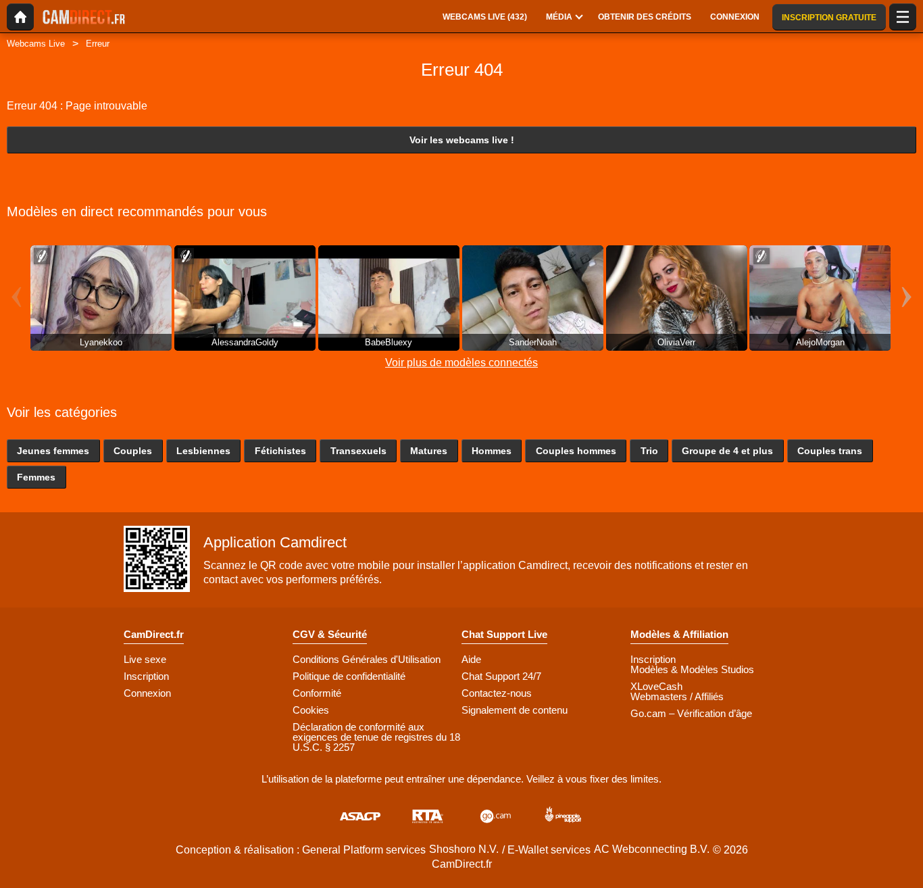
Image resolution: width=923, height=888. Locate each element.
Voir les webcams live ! (461, 139)
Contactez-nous (497, 693)
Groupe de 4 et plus (727, 450)
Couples (133, 450)
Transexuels (358, 450)
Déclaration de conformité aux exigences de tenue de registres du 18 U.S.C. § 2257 (376, 737)
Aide (471, 659)
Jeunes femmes (53, 450)
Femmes (36, 477)
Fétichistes (280, 450)
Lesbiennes (203, 450)
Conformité (317, 693)
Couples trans (829, 450)
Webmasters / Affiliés (677, 696)
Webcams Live (36, 44)
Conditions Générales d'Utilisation (367, 659)
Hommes (492, 450)
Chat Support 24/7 (501, 676)
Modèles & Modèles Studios (692, 669)
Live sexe (145, 659)
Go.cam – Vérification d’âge (691, 713)
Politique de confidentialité (349, 676)
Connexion (147, 693)
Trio (649, 450)
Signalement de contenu (515, 710)
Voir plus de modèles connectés (461, 362)
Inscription (146, 676)
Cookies (311, 710)
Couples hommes (576, 450)
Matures (428, 450)
